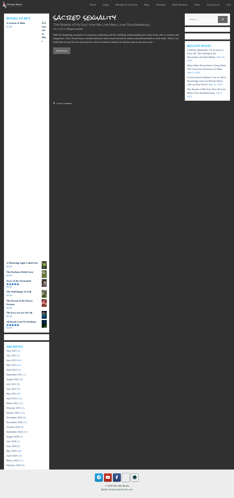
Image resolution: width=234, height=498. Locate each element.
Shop (197, 4)
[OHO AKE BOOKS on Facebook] (117, 477)
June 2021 (11, 389)
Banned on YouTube (126, 4)
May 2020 (11, 451)
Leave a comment (64, 103)
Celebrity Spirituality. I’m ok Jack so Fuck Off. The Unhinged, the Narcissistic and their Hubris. (205, 53)
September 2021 (14, 374)
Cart (228, 4)
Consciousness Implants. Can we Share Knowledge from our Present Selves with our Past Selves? (206, 81)
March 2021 (12, 403)
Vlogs (106, 4)
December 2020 (14, 417)
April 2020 (11, 455)
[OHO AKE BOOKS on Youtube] (108, 477)
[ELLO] (135, 477)
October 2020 (13, 427)
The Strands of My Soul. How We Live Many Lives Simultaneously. (101, 25)
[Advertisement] (117, 77)
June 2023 (11, 360)
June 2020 (11, 446)
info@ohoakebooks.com (120, 489)
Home (92, 4)
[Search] (223, 19)
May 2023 (11, 365)
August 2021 (12, 379)
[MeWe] (126, 477)
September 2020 (14, 432)
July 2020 (11, 441)
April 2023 (11, 370)
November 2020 (14, 422)
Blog (146, 4)
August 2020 (12, 436)
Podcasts (161, 4)
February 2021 (13, 408)
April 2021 (11, 398)
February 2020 (13, 465)
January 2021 (13, 412)
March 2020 (12, 460)
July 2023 (11, 355)
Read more (61, 50)
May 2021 (11, 393)
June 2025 (11, 350)
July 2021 (11, 384)
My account (213, 4)
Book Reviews (180, 4)
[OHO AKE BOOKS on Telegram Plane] (99, 477)
